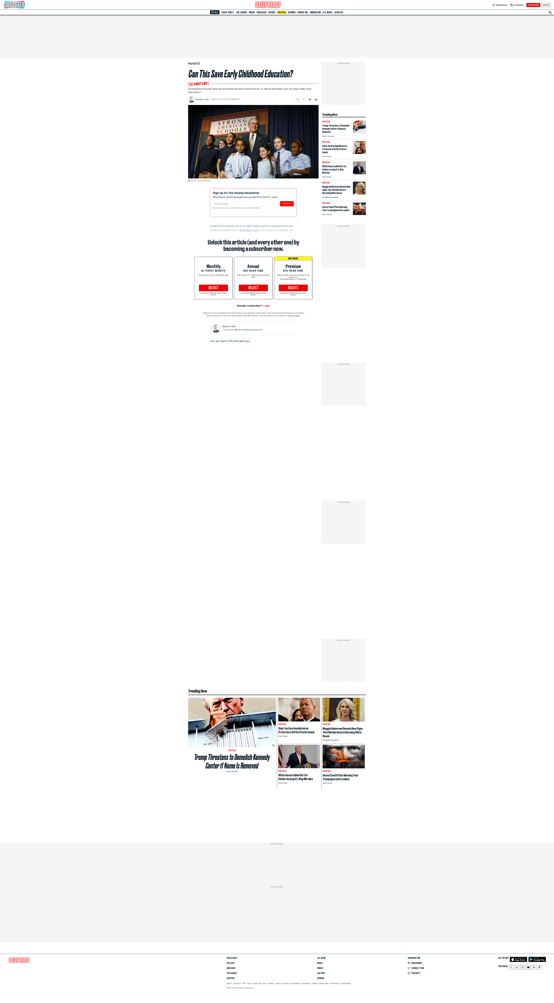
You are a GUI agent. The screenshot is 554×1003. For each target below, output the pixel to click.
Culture (321, 973)
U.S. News (327, 12)
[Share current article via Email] (309, 99)
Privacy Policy (256, 208)
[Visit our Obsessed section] (23, 5)
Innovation (315, 12)
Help (265, 983)
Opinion (291, 12)
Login (266, 305)
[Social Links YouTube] (528, 968)
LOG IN (546, 5)
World (320, 968)
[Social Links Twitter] (516, 968)
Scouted (338, 12)
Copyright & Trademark (340, 983)
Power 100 (302, 12)
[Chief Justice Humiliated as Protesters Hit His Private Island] (359, 153)
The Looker (241, 12)
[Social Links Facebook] (511, 968)
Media (252, 12)
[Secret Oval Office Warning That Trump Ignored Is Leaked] (359, 214)
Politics (281, 12)
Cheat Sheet (227, 12)
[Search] (550, 12)
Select (213, 288)
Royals (271, 12)
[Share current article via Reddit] (316, 99)
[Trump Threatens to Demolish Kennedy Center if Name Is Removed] (359, 133)
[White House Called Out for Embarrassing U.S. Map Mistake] (359, 173)
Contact (237, 983)
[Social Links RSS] (534, 968)
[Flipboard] (540, 968)
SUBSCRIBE (533, 5)
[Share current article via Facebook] (297, 99)
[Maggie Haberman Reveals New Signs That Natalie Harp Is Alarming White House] (359, 194)
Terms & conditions (320, 983)
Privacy (271, 983)
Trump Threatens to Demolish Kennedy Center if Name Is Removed (232, 761)
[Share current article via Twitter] (303, 99)
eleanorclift (229, 330)
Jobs (249, 983)
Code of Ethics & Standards (288, 983)
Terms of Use (243, 208)
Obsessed (261, 12)
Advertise (256, 983)
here (247, 341)
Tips (244, 983)
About (229, 983)
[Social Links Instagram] (522, 968)
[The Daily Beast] (268, 5)
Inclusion (306, 983)
